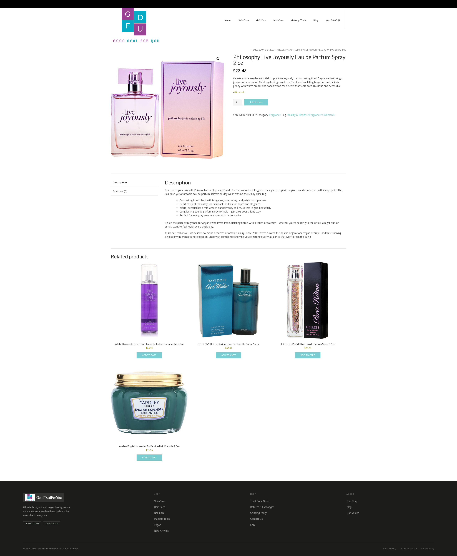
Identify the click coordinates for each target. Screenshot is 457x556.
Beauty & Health (267, 49)
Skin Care (243, 20)
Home (228, 20)
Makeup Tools (298, 20)
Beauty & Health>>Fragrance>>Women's (311, 115)
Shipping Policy (258, 513)
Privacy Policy (389, 548)
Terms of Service (408, 548)
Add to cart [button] (149, 355)
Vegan (157, 525)
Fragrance (284, 49)
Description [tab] (120, 182)
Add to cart (256, 102)
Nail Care (278, 20)
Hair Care (261, 20)
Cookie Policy (427, 548)
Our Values (352, 513)
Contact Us (256, 518)
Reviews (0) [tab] (120, 191)
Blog (315, 20)
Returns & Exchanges (262, 507)
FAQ (252, 525)
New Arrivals (161, 530)
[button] (218, 59)
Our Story (352, 501)
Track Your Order (260, 501)
